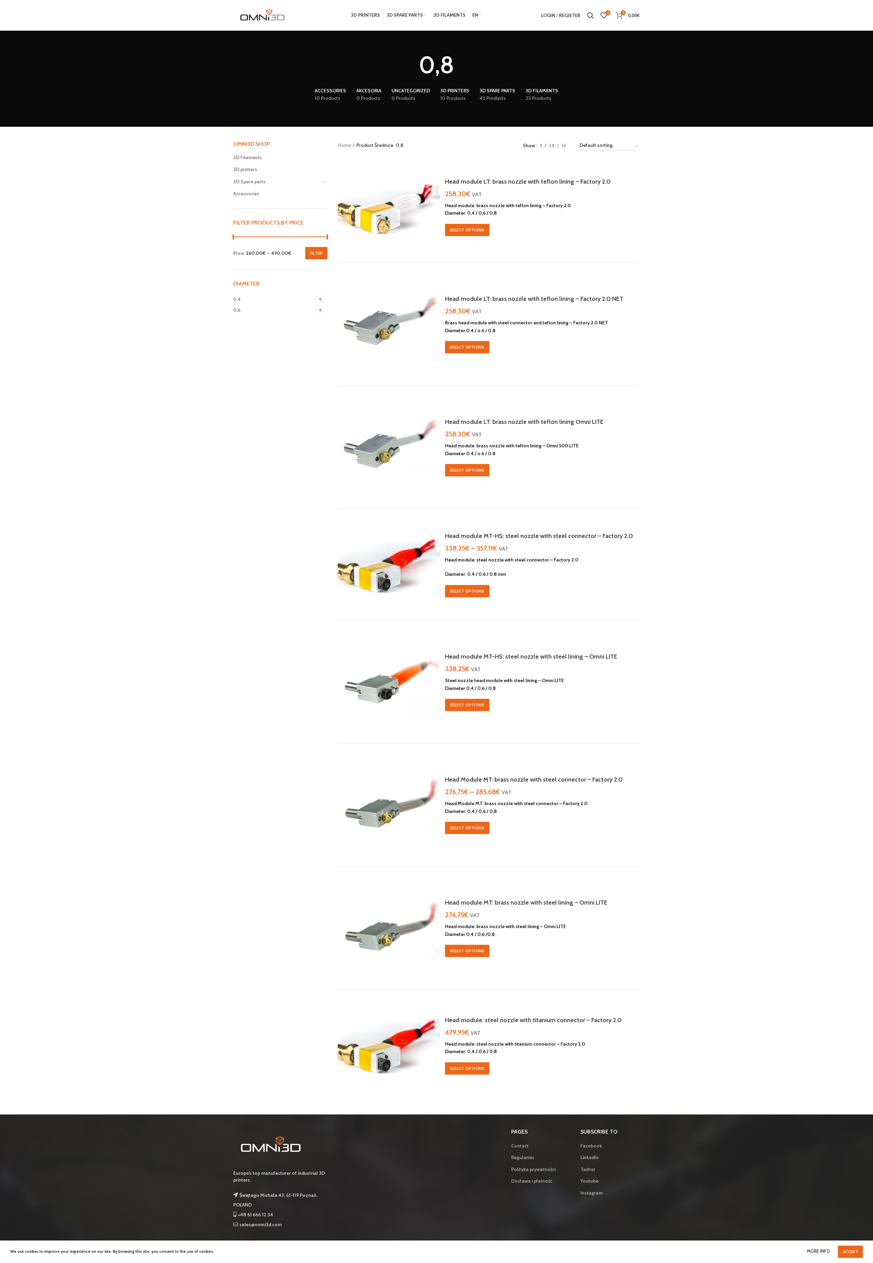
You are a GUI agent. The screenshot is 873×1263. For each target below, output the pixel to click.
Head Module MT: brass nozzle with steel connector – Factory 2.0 (534, 779)
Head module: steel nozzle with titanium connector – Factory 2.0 (533, 1020)
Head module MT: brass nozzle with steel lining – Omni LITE (526, 902)
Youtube (589, 1181)
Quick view (434, 172)
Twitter (587, 1169)
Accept (850, 1251)
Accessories (246, 193)
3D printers (245, 169)
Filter (316, 253)
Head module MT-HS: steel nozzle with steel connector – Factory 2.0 (539, 536)
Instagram (591, 1193)
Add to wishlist (434, 203)
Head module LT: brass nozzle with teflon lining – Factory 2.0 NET (534, 299)
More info (818, 1251)
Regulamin (522, 1157)
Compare (434, 187)
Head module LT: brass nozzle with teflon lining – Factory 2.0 (528, 181)
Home (344, 145)
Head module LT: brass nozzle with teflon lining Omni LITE (524, 422)
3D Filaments (247, 157)
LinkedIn (589, 1157)
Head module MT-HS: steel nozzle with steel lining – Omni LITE (531, 656)
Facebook (591, 1146)
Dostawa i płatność (531, 1181)
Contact (520, 1146)
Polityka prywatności (533, 1169)
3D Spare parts (249, 182)
